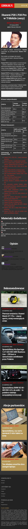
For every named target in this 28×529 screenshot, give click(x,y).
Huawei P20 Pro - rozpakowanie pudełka (14, 161)
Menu (23, 6)
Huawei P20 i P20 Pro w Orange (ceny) (14, 170)
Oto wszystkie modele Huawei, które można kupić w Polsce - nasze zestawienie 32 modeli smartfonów (15, 186)
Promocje (17, 23)
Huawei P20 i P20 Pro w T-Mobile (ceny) (14, 171)
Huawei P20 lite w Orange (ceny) (12, 200)
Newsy (9, 23)
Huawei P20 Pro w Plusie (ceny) (12, 177)
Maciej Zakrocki (16, 27)
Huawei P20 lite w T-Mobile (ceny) (13, 202)
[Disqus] (14, 264)
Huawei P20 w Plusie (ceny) (11, 179)
